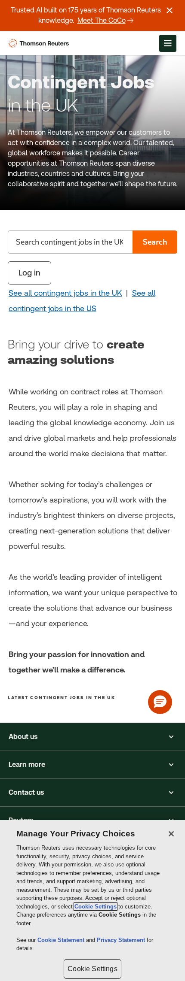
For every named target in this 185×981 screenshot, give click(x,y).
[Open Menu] (167, 43)
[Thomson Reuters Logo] (40, 43)
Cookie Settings (95, 906)
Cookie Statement (61, 940)
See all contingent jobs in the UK (65, 292)
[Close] (171, 833)
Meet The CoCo (101, 20)
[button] (92, 737)
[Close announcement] (169, 10)
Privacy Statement (122, 940)
